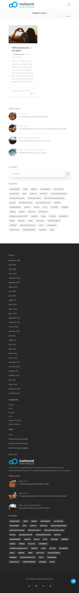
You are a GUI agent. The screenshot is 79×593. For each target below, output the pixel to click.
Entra (11, 434)
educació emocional (58, 194)
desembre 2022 (14, 318)
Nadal (12, 221)
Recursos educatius (27, 225)
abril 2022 (12, 344)
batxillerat (14, 194)
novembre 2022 (14, 322)
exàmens (65, 207)
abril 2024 (12, 269)
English (27, 207)
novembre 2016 (14, 393)
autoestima (58, 189)
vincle (52, 230)
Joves (16, 91)
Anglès (34, 189)
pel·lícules (40, 221)
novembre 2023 (14, 278)
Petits (26, 114)
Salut (41, 225)
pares (30, 221)
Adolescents (15, 189)
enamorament (15, 207)
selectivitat (14, 230)
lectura (53, 216)
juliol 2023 (12, 291)
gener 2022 (13, 358)
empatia (57, 203)
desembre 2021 (14, 362)
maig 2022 (12, 340)
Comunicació (19, 54)
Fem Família (43, 212)
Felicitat (31, 212)
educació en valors (17, 198)
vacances (42, 230)
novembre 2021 (14, 366)
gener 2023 (13, 313)
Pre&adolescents (25, 91)
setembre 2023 (14, 282)
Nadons (21, 221)
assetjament (45, 189)
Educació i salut (34, 198)
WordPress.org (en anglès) (18, 448)
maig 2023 (12, 300)
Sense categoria (14, 424)
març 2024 (12, 273)
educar (12, 203)
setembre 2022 (14, 331)
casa (24, 194)
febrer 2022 (13, 353)
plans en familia (54, 221)
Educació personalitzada (54, 198)
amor (25, 189)
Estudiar (54, 207)
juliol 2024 (12, 265)
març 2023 (12, 304)
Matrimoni (63, 216)
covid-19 (33, 194)
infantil (34, 216)
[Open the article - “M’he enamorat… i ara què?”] (16, 34)
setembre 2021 (14, 375)
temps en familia (29, 230)
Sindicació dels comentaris (18, 443)
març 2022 (12, 349)
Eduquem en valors (43, 203)
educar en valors (25, 203)
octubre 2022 (14, 327)
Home (61, 16)
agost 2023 (13, 287)
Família (20, 114)
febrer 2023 (13, 309)
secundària (51, 225)
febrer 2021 (13, 384)
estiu (45, 207)
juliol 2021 (12, 380)
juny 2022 (12, 336)
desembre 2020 (14, 389)
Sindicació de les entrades (18, 439)
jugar (43, 216)
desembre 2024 (14, 260)
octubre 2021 (14, 371)
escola (36, 207)
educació (43, 194)
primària (13, 225)
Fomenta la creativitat (18, 216)
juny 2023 (12, 296)
